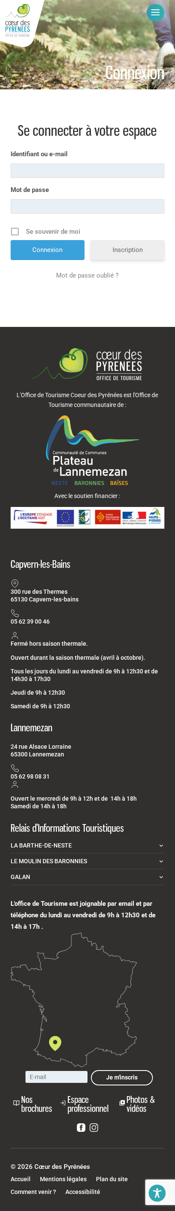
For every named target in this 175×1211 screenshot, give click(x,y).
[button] (155, 13)
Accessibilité (82, 1192)
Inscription (128, 250)
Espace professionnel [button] (88, 1104)
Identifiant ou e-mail (39, 154)
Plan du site (112, 1179)
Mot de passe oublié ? (87, 275)
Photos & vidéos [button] (141, 1104)
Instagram (94, 1129)
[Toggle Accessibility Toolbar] (157, 1193)
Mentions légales (63, 1179)
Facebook (81, 1129)
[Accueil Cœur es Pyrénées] (22, 24)
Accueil (21, 1179)
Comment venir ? (33, 1192)
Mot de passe (30, 190)
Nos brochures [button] (36, 1104)
